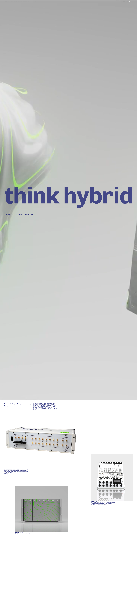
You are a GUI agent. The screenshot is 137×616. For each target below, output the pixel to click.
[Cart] (132, 2)
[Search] (127, 2)
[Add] (77, 466)
